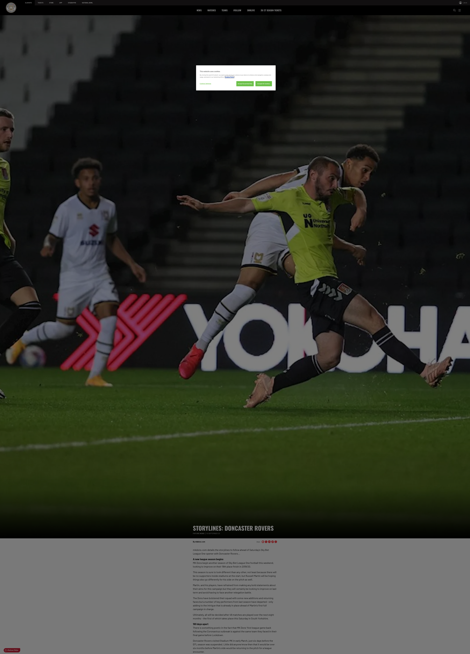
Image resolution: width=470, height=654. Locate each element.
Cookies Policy (229, 77)
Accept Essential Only (245, 83)
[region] (236, 77)
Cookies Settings (205, 83)
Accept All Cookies (263, 83)
